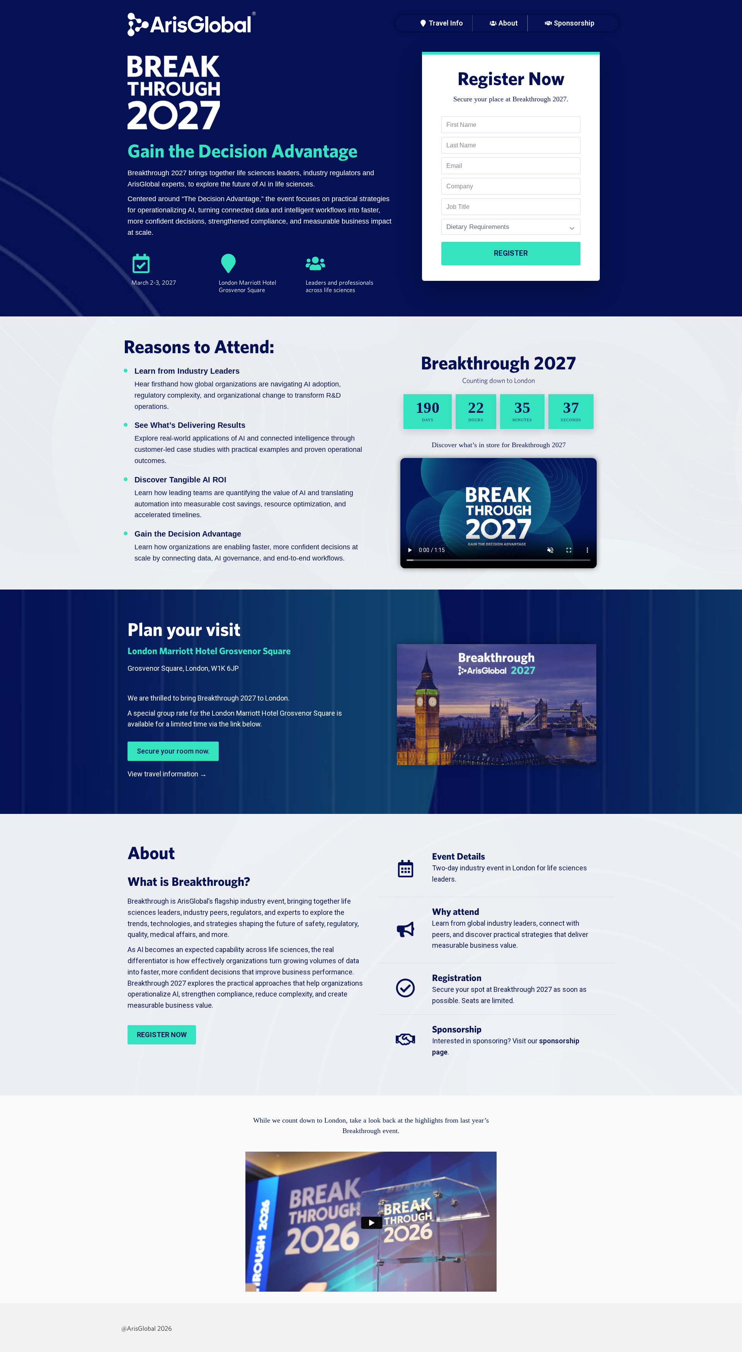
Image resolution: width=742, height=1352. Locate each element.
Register (511, 253)
